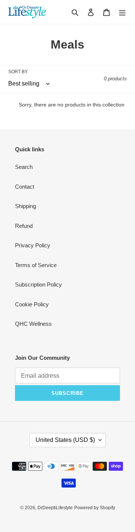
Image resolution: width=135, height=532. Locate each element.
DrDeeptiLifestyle (55, 507)
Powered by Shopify (94, 507)
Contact (24, 186)
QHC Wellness (33, 324)
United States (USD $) (65, 440)
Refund (24, 226)
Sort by (18, 71)
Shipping (25, 206)
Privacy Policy (32, 245)
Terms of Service (36, 265)
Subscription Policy (38, 284)
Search (24, 167)
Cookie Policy (32, 304)
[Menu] (122, 12)
